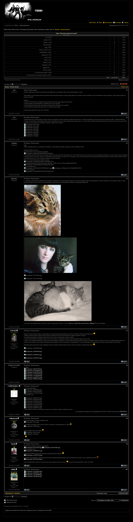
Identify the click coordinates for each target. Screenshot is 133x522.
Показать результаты (123, 79)
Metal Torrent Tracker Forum (11, 29)
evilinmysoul (13, 418)
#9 (126, 444)
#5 (126, 330)
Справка (126, 22)
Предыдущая (9, 493)
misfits (13, 469)
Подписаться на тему (12, 502)
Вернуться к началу (32, 510)
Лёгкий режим (41, 510)
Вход (16, 25)
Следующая (16, 493)
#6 (126, 365)
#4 (126, 178)
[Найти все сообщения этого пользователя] (27, 362)
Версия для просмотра (12, 500)
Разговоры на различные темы (28, 29)
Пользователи (108, 22)
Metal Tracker (92, 22)
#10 (126, 469)
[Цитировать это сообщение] (124, 114)
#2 (126, 117)
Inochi (13, 444)
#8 (126, 418)
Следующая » (24, 84)
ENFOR (13, 331)
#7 (126, 386)
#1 (126, 90)
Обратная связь (9, 510)
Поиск (100, 22)
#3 (126, 143)
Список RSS (48, 510)
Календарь (118, 22)
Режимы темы (124, 86)
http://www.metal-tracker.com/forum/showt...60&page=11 (82, 323)
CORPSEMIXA (13, 386)
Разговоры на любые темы (45, 29)
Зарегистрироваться (24, 25)
